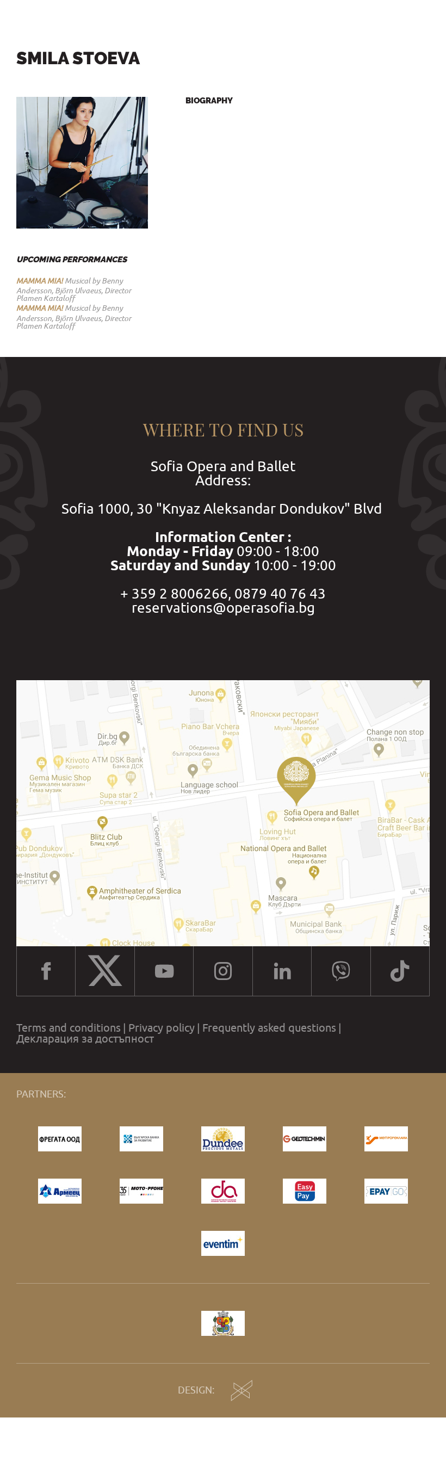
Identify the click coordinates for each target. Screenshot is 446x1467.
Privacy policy (161, 1027)
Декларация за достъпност (85, 1038)
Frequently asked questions (269, 1027)
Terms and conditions (68, 1027)
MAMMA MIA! (39, 280)
